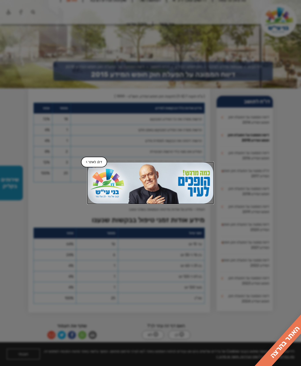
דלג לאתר (92, 160)
